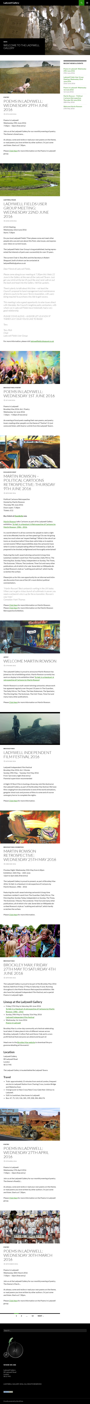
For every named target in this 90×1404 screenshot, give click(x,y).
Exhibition (19, 847)
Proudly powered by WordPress (13, 1401)
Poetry (6, 97)
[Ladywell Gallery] (13, 1347)
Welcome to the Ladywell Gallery (21, 47)
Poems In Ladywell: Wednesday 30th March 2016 (28, 1255)
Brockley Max (9, 387)
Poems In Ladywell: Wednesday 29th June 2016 (26, 105)
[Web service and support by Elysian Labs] (8, 1392)
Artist (6, 657)
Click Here (13, 151)
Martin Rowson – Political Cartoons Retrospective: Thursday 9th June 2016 (29, 482)
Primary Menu (87, 3)
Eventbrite (19, 516)
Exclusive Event (10, 472)
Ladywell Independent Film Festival (20, 1017)
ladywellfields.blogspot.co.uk (42, 341)
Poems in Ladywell (13, 1023)
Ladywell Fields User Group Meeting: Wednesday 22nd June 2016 (26, 210)
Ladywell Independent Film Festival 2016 (27, 754)
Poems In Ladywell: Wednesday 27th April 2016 (26, 1152)
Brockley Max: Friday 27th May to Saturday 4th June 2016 (30, 969)
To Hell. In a (10, 1009)
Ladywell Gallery (11, 3)
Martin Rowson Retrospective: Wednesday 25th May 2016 (30, 855)
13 (33, 1316)
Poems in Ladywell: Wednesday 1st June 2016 (29, 393)
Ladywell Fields (10, 200)
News (5, 41)
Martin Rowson (10, 521)
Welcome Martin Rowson (30, 661)
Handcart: (19, 1009)
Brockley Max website (26, 1042)
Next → (41, 1316)
